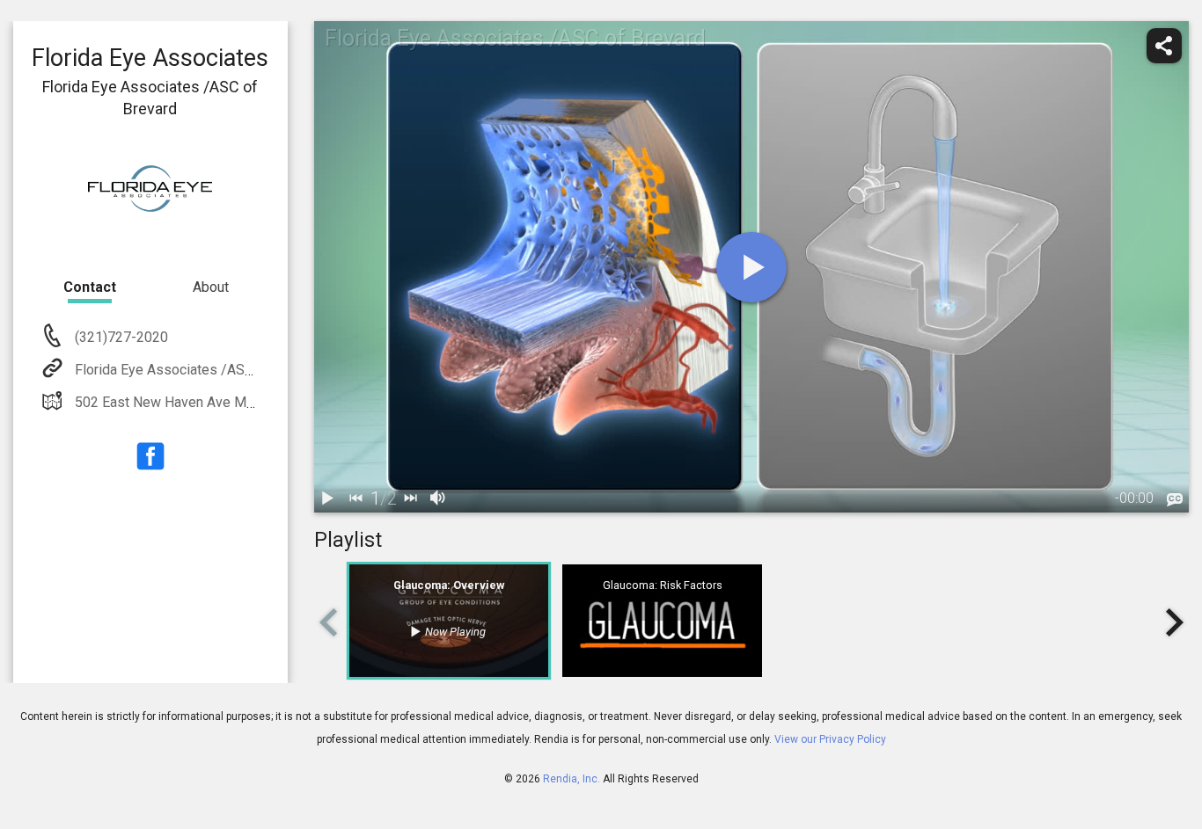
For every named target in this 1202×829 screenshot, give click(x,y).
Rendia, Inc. (571, 779)
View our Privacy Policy (830, 739)
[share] (1164, 45)
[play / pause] (328, 498)
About (211, 287)
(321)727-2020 (119, 337)
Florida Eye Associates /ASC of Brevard (198, 369)
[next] (411, 498)
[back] (356, 498)
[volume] (439, 498)
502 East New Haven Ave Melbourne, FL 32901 (220, 402)
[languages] (1175, 500)
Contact (89, 287)
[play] (751, 267)
